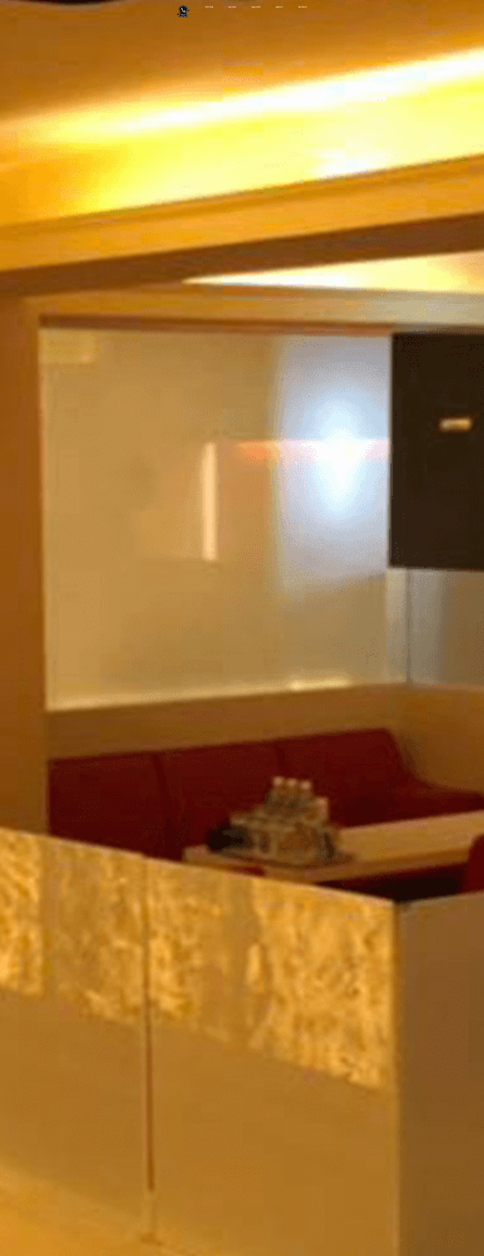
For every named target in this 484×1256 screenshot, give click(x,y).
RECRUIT (302, 6)
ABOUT (279, 6)
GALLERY (256, 6)
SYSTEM (209, 6)
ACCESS (232, 6)
